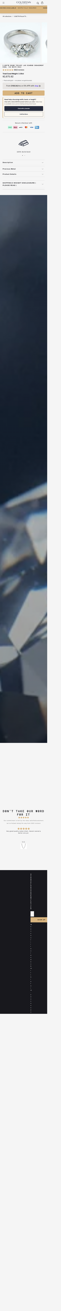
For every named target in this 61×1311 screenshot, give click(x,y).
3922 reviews (19, 70)
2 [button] (25, 155)
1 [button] (22, 155)
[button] (21, 852)
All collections (7, 16)
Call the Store (24, 114)
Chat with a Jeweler (24, 108)
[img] (24, 817)
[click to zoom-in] (21, 42)
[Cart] (42, 2)
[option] (23, 8)
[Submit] (38, 3)
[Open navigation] (5, 2)
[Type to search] (37, 3)
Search (40, 3)
